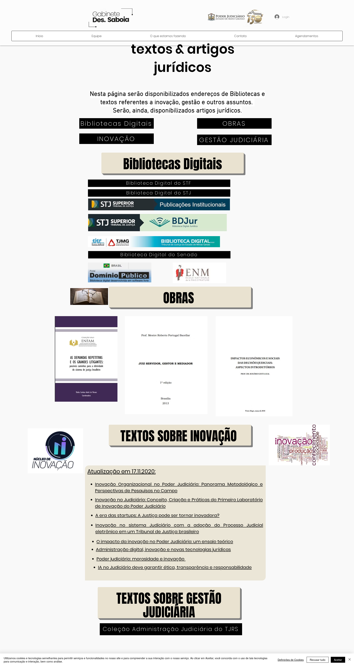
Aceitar (338, 660)
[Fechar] (349, 659)
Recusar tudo (317, 660)
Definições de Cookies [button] (291, 660)
